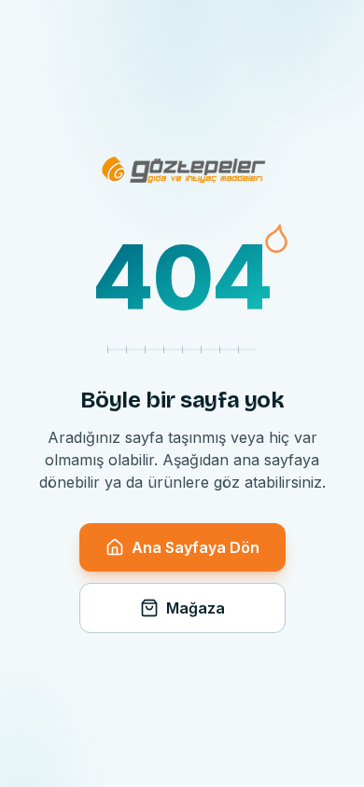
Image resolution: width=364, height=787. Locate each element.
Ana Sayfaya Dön (195, 547)
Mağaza (195, 608)
